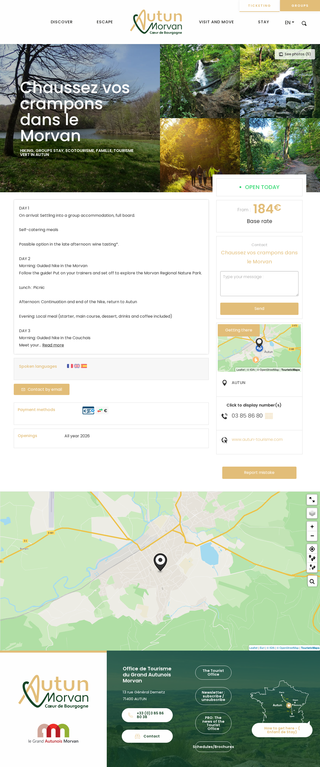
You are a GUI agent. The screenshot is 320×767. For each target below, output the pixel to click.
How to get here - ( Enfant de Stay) (282, 730)
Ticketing (259, 5)
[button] (304, 23)
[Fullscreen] (312, 499)
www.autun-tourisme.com (257, 439)
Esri (262, 648)
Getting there (238, 330)
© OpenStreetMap (288, 648)
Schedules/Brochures (213, 746)
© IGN (270, 648)
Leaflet (253, 648)
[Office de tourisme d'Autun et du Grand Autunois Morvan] (156, 22)
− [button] (312, 535)
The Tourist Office (213, 672)
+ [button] (312, 526)
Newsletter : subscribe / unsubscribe (213, 696)
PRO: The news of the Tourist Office (213, 723)
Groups (300, 5)
